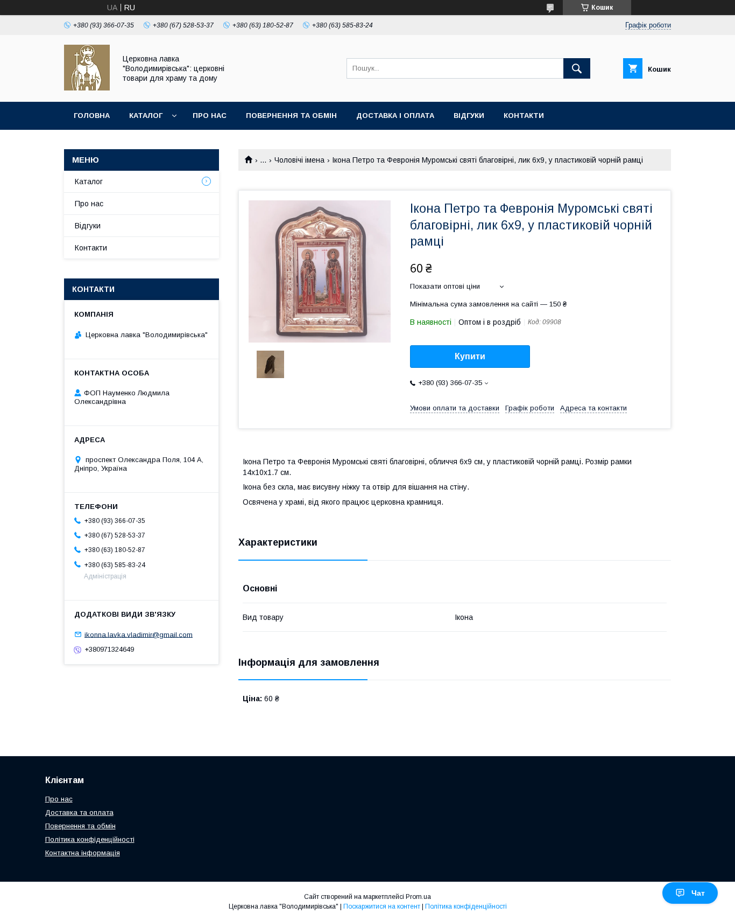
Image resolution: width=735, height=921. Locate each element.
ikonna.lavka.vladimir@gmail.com (138, 634)
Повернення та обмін (291, 115)
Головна (92, 115)
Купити (470, 356)
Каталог (145, 115)
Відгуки (469, 115)
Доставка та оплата (79, 812)
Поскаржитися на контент (381, 906)
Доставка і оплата (395, 115)
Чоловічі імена (299, 160)
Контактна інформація (82, 853)
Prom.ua (418, 897)
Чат (698, 893)
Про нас (210, 115)
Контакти (524, 115)
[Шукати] (576, 68)
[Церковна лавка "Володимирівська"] (87, 87)
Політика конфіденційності (90, 839)
